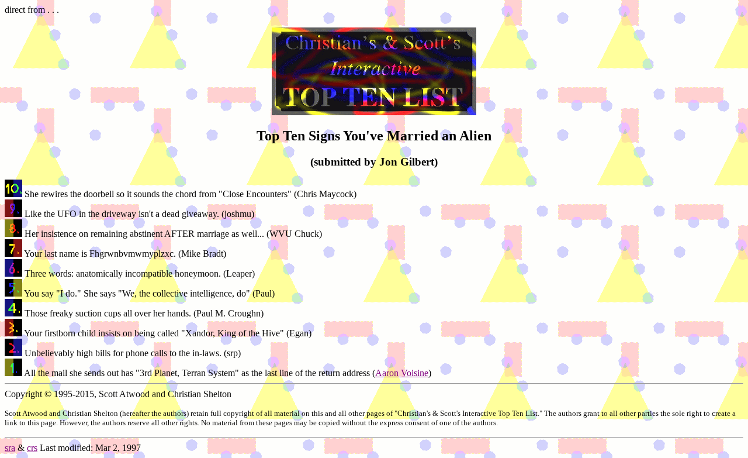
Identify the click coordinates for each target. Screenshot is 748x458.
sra (10, 448)
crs (32, 448)
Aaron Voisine (401, 373)
